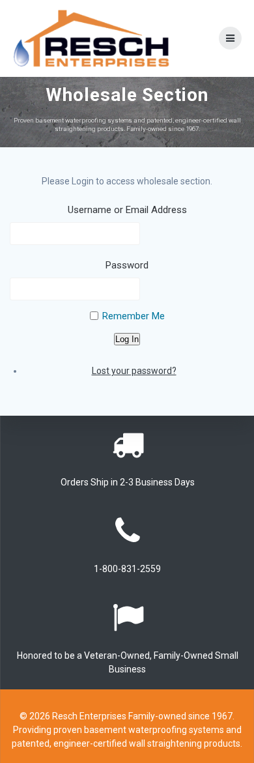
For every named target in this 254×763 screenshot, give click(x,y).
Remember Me (133, 316)
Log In (127, 339)
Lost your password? (134, 371)
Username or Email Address (127, 210)
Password (127, 265)
